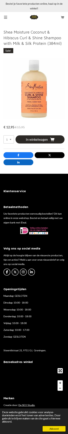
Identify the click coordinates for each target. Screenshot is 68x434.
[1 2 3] (8, 139)
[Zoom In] (60, 383)
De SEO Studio (26, 405)
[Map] (34, 379)
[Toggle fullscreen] (60, 370)
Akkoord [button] (54, 428)
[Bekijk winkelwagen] (62, 17)
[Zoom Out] (60, 388)
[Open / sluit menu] (5, 17)
